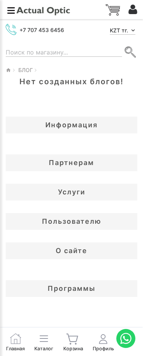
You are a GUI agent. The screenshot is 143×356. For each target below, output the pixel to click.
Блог (25, 70)
